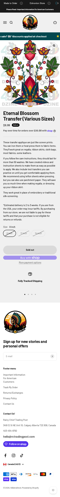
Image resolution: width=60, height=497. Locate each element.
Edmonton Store (37, 3)
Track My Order (10, 387)
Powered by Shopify (30, 488)
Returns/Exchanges (13, 392)
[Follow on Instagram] (13, 455)
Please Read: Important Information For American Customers (30, 9)
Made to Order (10, 3)
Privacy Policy (10, 398)
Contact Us (8, 403)
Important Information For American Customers (14, 378)
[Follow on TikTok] (22, 455)
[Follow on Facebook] (5, 455)
